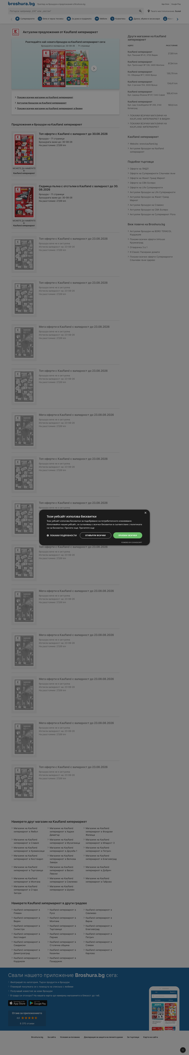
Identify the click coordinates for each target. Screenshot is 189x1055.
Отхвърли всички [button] (95, 535)
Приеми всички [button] (127, 535)
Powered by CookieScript (131, 542)
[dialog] (94, 527)
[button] (62, 535)
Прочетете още (86, 527)
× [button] (145, 513)
